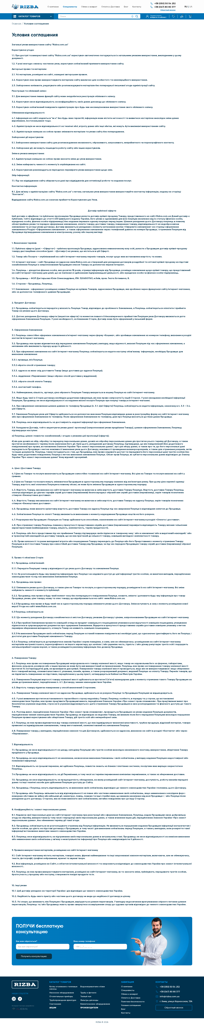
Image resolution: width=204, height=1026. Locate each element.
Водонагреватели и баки (92, 986)
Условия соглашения (131, 1005)
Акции (52, 1007)
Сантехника (55, 1004)
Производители (89, 1007)
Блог (126, 7)
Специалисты (70, 7)
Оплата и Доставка (110, 7)
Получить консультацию (34, 956)
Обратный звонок (168, 10)
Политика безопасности (132, 1001)
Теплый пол (85, 996)
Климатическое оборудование (95, 1004)
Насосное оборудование (61, 993)
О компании (53, 7)
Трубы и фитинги (88, 993)
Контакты (136, 7)
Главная (16, 23)
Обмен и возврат (89, 7)
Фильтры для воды (89, 1000)
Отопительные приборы (61, 996)
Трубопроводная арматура (62, 1000)
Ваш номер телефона (85, 941)
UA (190, 7)
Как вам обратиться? (27, 941)
